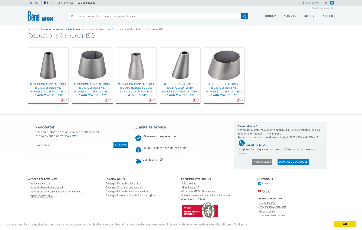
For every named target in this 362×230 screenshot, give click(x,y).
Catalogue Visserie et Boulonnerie (124, 186)
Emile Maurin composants (272, 206)
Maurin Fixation (267, 210)
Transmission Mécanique (272, 215)
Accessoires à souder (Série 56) (116, 29)
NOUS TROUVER (262, 161)
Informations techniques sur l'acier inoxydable (206, 195)
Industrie (90, 29)
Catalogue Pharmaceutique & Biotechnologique (131, 195)
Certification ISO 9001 (193, 199)
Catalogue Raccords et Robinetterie (124, 183)
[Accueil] (31, 3)
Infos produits (189, 183)
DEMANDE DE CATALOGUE (293, 161)
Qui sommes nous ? (40, 183)
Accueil (32, 29)
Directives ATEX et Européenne (198, 191)
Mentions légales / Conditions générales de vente (55, 191)
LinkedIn (266, 183)
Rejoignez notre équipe (42, 195)
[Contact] (37, 3)
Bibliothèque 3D (190, 186)
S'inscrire (121, 144)
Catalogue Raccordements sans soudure (127, 191)
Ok (345, 224)
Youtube (266, 190)
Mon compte (313, 3)
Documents (63, 100)
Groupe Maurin (267, 202)
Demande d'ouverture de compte (47, 186)
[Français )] (48, 3)
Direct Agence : (76, 3)
